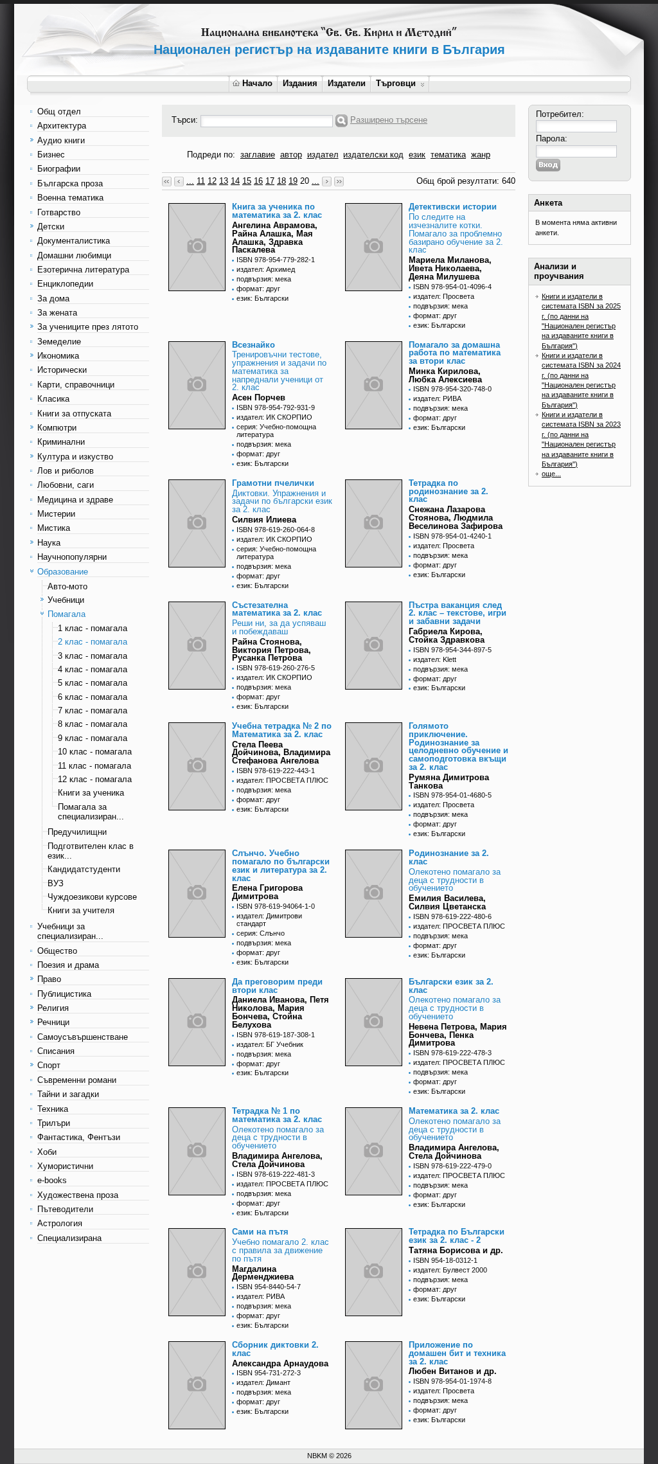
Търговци (396, 83)
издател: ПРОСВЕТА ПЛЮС (282, 780)
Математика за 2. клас (454, 1111)
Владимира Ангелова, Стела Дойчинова (277, 1160)
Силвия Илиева (264, 519)
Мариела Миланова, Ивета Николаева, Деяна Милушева (450, 268)
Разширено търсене (388, 120)
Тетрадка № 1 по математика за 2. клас (277, 1115)
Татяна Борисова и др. (456, 1250)
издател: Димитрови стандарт (269, 919)
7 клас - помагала (92, 710)
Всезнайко (253, 345)
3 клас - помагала (92, 656)
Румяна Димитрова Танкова (449, 781)
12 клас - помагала (95, 779)
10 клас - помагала (95, 751)
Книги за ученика (91, 793)
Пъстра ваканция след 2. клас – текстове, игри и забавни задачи (457, 613)
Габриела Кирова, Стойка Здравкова (447, 636)
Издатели (347, 83)
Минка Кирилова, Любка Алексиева (445, 375)
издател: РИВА (437, 398)
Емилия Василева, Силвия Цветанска (447, 902)
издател (323, 154)
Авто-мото (67, 586)
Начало (257, 83)
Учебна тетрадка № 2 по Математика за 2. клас (282, 730)
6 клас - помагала (92, 697)
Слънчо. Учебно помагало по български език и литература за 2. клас (281, 865)
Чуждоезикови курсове (92, 897)
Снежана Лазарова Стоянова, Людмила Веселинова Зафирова (455, 517)
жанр (480, 154)
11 (201, 181)
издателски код (373, 154)
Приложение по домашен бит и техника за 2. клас (457, 1353)
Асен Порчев (258, 397)
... (190, 181)
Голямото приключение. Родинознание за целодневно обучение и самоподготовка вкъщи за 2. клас (458, 746)
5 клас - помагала (92, 683)
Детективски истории (453, 206)
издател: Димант (263, 1382)
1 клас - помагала (92, 628)
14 (235, 181)
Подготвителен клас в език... (91, 851)
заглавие (257, 154)
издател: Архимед (265, 269)
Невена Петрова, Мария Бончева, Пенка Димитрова (458, 1035)
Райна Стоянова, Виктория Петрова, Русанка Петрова (271, 650)
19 (293, 181)
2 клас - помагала (92, 642)
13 (223, 181)
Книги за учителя (81, 910)
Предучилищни (77, 832)
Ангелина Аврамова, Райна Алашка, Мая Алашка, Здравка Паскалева (274, 237)
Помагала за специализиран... (91, 811)
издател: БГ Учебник (269, 1044)
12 (212, 181)
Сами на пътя (260, 1231)
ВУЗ (56, 883)
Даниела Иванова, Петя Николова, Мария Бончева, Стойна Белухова (280, 1012)
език (417, 154)
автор (291, 154)
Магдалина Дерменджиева (263, 1273)
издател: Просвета (443, 296)
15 (246, 181)
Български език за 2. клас (451, 986)
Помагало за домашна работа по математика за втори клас (455, 353)
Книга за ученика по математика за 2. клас (277, 211)
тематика (448, 154)
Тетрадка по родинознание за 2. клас (448, 491)
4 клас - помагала (92, 669)
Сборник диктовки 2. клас (275, 1349)
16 (258, 181)
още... (551, 474)
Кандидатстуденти (84, 869)
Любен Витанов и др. (453, 1371)
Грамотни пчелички (273, 483)
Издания (300, 83)
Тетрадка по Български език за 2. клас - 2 (456, 1236)
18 (281, 181)
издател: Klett (434, 659)
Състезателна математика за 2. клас (277, 609)
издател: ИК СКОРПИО (274, 417)
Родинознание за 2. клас (449, 857)
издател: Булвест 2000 (450, 1270)
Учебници (66, 600)
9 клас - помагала (92, 738)
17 (269, 181)
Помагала (66, 614)
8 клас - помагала (92, 724)
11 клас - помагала (94, 766)
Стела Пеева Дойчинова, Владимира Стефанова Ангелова (281, 753)
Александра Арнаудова (280, 1363)
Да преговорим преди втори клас (277, 986)
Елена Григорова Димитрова (267, 892)
